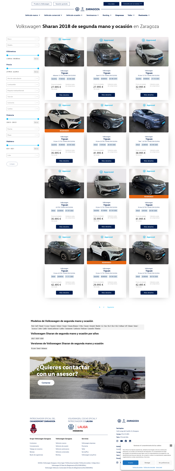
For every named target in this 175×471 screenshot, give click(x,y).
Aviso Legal (159, 467)
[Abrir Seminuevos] (98, 15)
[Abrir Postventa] (149, 15)
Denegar (147, 463)
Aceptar (130, 463)
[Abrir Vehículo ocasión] (82, 15)
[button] (171, 446)
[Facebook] (126, 441)
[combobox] (21, 39)
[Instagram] (117, 441)
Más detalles (64, 95)
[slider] (7, 55)
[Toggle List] (37, 39)
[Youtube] (121, 441)
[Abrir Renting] (111, 15)
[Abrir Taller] (134, 15)
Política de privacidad (149, 467)
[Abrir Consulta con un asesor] (141, 4)
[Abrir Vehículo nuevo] (39, 15)
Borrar (36, 59)
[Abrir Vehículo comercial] (61, 15)
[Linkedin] (130, 441)
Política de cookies (138, 467)
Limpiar (12, 164)
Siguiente (110, 307)
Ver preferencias (164, 463)
